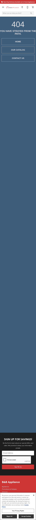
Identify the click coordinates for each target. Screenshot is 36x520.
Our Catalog (18, 50)
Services (5, 491)
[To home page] (13, 7)
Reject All (9, 516)
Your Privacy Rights (18, 511)
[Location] (22, 7)
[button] (3, 7)
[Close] (34, 495)
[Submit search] (31, 13)
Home (18, 42)
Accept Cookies (26, 516)
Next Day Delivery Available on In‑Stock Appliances (19, 2)
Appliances (5, 486)
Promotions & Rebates (9, 489)
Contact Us (18, 58)
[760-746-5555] (27, 7)
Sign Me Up (18, 467)
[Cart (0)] (33, 7)
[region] (18, 506)
